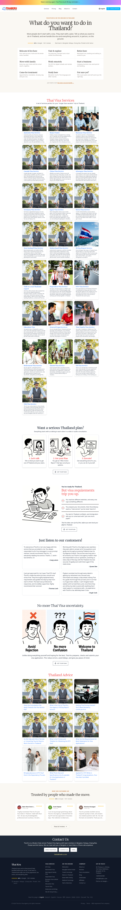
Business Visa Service (84, 133)
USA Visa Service (30, 404)
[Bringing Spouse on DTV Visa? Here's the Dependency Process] (34, 759)
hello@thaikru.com (60, 854)
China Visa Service (57, 171)
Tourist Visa (48, 886)
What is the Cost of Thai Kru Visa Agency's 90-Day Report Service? (59, 707)
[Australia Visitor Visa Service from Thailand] (34, 119)
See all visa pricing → (51, 892)
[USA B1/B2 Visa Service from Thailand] (34, 390)
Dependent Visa (50, 877)
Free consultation (84, 872)
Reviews (81, 869)
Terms (88, 903)
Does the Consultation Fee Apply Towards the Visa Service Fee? (34, 707)
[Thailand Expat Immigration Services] (60, 313)
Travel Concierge (67, 872)
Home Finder (55, 133)
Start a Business (67, 883)
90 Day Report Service (84, 248)
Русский (83, 897)
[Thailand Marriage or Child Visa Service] (86, 313)
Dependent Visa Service (59, 287)
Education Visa (29, 327)
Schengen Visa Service (84, 171)
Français (59, 897)
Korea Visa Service (83, 210)
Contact (74, 8)
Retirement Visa (50, 869)
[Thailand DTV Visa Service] (86, 272)
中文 (91, 897)
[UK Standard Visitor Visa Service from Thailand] (86, 351)
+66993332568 (100, 876)
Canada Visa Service (31, 171)
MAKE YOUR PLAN (50, 850)
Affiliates (81, 880)
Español (53, 897)
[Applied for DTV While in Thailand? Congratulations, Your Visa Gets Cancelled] (86, 759)
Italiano (68, 897)
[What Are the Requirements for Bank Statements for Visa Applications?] (86, 725)
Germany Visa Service (32, 210)
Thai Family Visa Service (85, 327)
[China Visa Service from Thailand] (60, 157)
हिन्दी (64, 897)
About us (82, 867)
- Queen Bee (93, 566)
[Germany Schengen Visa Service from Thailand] (34, 196)
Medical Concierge (67, 880)
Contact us (82, 883)
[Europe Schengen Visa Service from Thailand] (86, 157)
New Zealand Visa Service (33, 248)
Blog (60, 8)
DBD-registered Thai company (100, 903)
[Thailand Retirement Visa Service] (34, 351)
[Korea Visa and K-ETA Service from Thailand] (86, 196)
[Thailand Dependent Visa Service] (60, 272)
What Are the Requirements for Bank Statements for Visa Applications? (86, 741)
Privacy (83, 903)
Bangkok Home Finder (68, 869)
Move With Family (67, 877)
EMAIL (74, 850)
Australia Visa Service (32, 133)
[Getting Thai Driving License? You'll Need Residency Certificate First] (86, 691)
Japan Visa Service (57, 210)
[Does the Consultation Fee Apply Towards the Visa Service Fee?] (34, 691)
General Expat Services (58, 327)
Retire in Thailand (67, 875)
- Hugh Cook (93, 593)
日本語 (73, 897)
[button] (102, 8)
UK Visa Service (82, 365)
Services (46, 8)
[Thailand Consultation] (34, 272)
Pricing (54, 8)
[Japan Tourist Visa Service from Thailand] (60, 196)
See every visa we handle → (65, 83)
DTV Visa (47, 867)
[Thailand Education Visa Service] (34, 313)
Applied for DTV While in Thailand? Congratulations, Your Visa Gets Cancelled (86, 775)
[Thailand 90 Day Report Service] (86, 234)
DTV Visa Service (82, 287)
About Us (67, 8)
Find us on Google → (102, 881)
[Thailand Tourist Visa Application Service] (60, 351)
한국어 (78, 897)
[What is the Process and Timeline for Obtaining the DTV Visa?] (60, 725)
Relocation (65, 867)
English (42, 897)
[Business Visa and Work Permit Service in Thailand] (86, 119)
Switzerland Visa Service (59, 248)
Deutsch (47, 897)
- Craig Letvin (53, 560)
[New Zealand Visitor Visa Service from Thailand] (34, 234)
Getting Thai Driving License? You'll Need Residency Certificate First (85, 707)
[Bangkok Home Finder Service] (60, 119)
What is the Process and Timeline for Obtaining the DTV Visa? (60, 741)
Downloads (82, 877)
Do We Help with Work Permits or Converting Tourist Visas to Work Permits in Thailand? (34, 741)
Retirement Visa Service (33, 365)
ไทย (88, 897)
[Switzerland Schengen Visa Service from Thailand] (60, 234)
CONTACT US (64, 850)
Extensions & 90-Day (51, 889)
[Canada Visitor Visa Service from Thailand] (34, 157)
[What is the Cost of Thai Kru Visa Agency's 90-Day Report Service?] (60, 691)
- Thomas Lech (53, 588)
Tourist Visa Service (57, 365)
